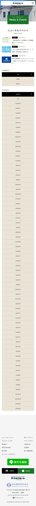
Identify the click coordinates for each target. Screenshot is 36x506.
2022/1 (18, 342)
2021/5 (18, 380)
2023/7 (18, 256)
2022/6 (18, 318)
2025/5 (18, 165)
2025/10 (18, 146)
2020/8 (17, 409)
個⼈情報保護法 (28, 451)
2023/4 (18, 270)
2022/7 (18, 313)
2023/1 (18, 285)
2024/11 (18, 189)
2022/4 (18, 328)
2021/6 (18, 375)
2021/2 (18, 389)
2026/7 (18, 108)
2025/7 (18, 156)
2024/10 (18, 194)
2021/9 (18, 361)
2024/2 (18, 223)
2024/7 (18, 204)
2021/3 (18, 94)
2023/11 (18, 237)
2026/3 (18, 127)
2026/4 (18, 123)
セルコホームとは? (7, 441)
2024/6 (18, 208)
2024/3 (18, 218)
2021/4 (18, 385)
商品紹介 (4, 444)
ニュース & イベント (7, 437)
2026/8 (18, 104)
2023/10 (18, 242)
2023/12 (18, 232)
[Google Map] (18, 424)
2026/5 (18, 118)
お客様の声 (27, 444)
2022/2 (18, 337)
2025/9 (18, 151)
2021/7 (18, 370)
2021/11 (18, 351)
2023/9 (18, 247)
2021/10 (18, 356)
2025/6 (18, 161)
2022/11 (18, 294)
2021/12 (18, 347)
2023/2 (18, 280)
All (18, 74)
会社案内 (26, 447)
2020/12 (18, 394)
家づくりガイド (28, 437)
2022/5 (18, 323)
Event (18, 84)
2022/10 (18, 299)
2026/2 (18, 132)
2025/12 (18, 137)
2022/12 (18, 289)
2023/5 (18, 266)
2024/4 (18, 213)
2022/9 (18, 304)
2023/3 (18, 275)
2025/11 (18, 142)
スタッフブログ (28, 441)
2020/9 (17, 404)
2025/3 (18, 175)
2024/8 (18, 199)
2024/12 (18, 185)
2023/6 (18, 261)
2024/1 (18, 227)
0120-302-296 (19, 497)
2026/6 (18, 113)
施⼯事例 (4, 451)
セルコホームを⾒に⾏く (9, 454)
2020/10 (18, 399)
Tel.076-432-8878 (13, 495)
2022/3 (18, 332)
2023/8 (18, 251)
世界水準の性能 (6, 447)
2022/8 (18, 308)
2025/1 (18, 180)
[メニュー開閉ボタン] (32, 3)
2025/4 (18, 170)
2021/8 (18, 366)
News (18, 79)
